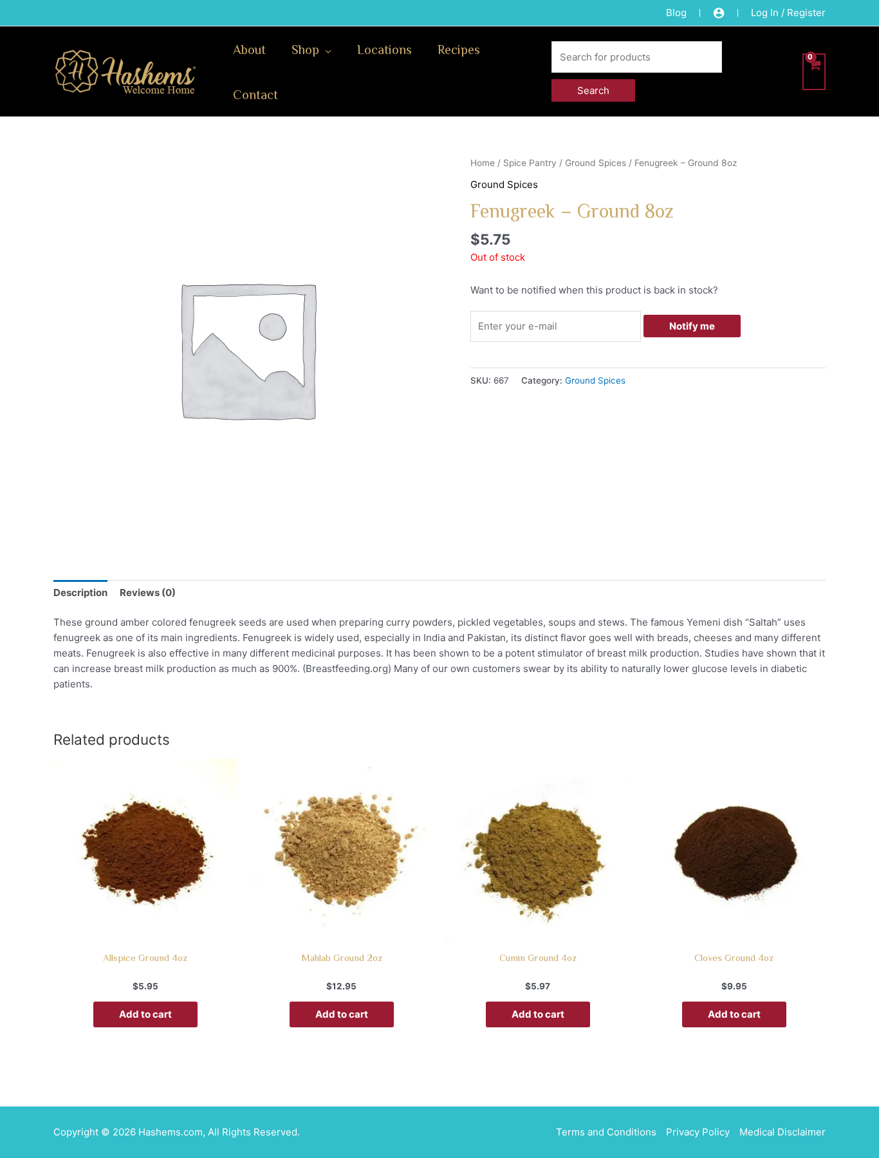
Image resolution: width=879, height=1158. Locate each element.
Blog (676, 12)
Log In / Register (788, 12)
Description (80, 592)
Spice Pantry (530, 163)
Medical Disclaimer (782, 1132)
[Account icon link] (719, 13)
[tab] (80, 592)
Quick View (145, 930)
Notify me (692, 326)
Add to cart (145, 1014)
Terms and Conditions (606, 1132)
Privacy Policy (698, 1132)
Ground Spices (595, 163)
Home (482, 163)
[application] (325, 48)
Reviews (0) (148, 592)
